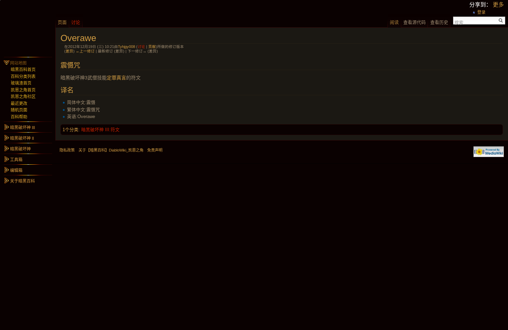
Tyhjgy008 (126, 47)
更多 (498, 5)
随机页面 (19, 110)
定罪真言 (116, 77)
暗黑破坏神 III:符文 (100, 129)
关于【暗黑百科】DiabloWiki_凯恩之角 (110, 150)
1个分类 (70, 129)
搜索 (458, 22)
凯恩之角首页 (23, 90)
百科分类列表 (23, 76)
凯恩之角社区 (23, 96)
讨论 (141, 47)
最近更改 (19, 103)
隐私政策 (67, 150)
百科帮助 (19, 117)
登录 (481, 12)
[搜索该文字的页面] (501, 20)
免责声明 (154, 150)
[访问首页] (27, 27)
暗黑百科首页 (23, 69)
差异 (69, 51)
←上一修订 (85, 51)
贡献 (152, 47)
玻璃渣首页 (21, 83)
